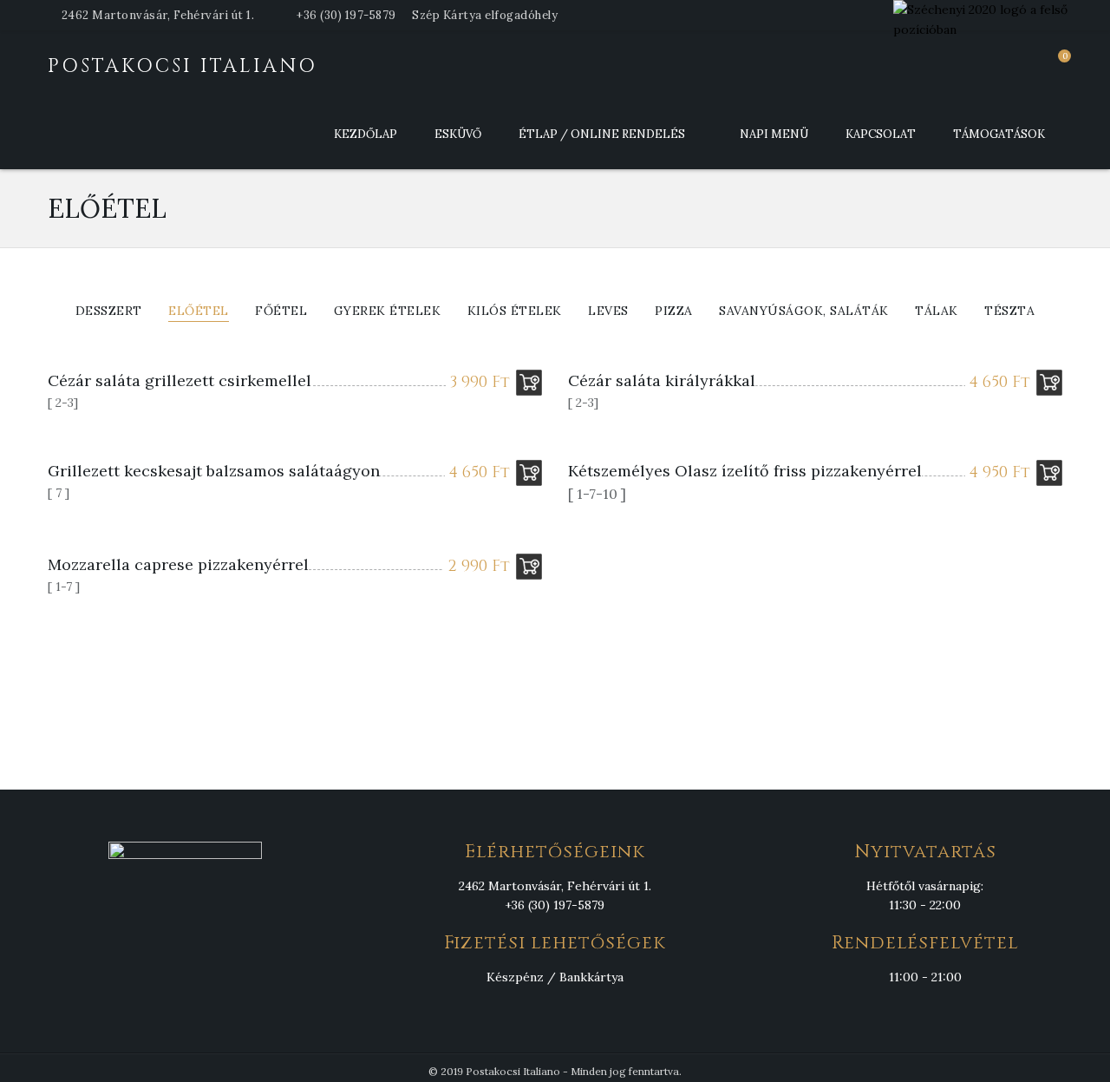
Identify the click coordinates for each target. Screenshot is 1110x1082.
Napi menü (774, 134)
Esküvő (457, 134)
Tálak (936, 311)
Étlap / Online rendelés (602, 134)
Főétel (281, 311)
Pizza (674, 311)
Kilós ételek (514, 311)
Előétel (198, 311)
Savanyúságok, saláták (804, 311)
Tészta (1009, 311)
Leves (608, 311)
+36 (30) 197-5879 (346, 15)
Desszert (108, 311)
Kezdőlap (365, 134)
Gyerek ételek (387, 311)
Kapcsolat (881, 134)
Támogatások (999, 134)
